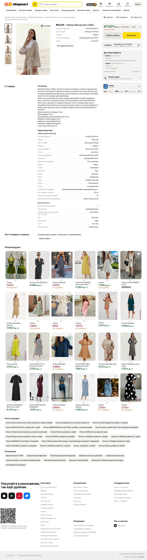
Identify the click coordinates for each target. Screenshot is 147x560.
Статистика (10, 555)
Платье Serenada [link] (128, 323)
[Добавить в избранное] (23, 254)
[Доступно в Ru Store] (27, 498)
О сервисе (77, 498)
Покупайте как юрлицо (82, 494)
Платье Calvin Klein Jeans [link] (108, 364)
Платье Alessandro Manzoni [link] (13, 324)
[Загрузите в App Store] (4, 498)
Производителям (120, 494)
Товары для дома (47, 508)
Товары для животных (49, 536)
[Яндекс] (141, 557)
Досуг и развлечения (49, 487)
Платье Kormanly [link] (59, 405)
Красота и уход (46, 515)
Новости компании (121, 487)
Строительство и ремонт (50, 539)
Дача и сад (45, 522)
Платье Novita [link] (12, 364)
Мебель (44, 491)
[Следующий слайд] (48, 49)
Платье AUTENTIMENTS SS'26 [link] (130, 283)
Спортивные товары (48, 532)
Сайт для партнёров (81, 536)
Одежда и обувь (47, 504)
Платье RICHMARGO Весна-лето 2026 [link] (83, 283)
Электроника (45, 501)
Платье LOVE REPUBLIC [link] (38, 282)
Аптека (43, 511)
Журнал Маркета (80, 504)
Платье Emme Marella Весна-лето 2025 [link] (14, 406)
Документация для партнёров (85, 532)
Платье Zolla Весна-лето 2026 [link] (131, 365)
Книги (43, 525)
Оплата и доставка (80, 491)
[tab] (11, 10)
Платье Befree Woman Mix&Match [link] (38, 406)
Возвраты (77, 501)
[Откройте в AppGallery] (19, 498)
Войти (138, 4)
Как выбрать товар (81, 487)
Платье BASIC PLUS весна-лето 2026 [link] (37, 365)
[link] (29, 423)
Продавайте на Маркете (83, 529)
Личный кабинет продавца (83, 525)
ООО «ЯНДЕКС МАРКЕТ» (135, 554)
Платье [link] (9, 282)
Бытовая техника (47, 494)
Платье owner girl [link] (59, 282)
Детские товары (47, 542)
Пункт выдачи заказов (122, 498)
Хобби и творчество (48, 518)
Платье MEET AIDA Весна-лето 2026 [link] (83, 365)
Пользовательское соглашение (29, 555)
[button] (65, 46)
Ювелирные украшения (49, 546)
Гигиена (44, 498)
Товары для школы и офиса (51, 529)
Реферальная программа (123, 491)
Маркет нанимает (120, 501)
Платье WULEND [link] (59, 364)
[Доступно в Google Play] (11, 498)
